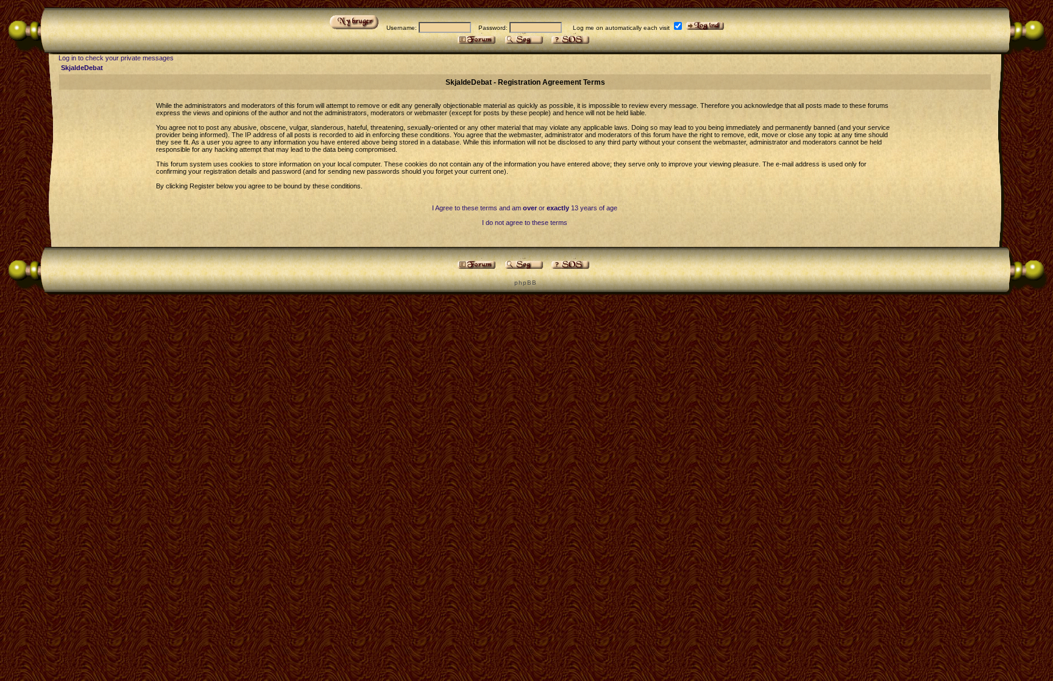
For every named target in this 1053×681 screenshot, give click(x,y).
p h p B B (525, 282)
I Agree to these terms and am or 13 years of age (524, 208)
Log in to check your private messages (116, 58)
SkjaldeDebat (82, 67)
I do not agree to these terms (524, 222)
